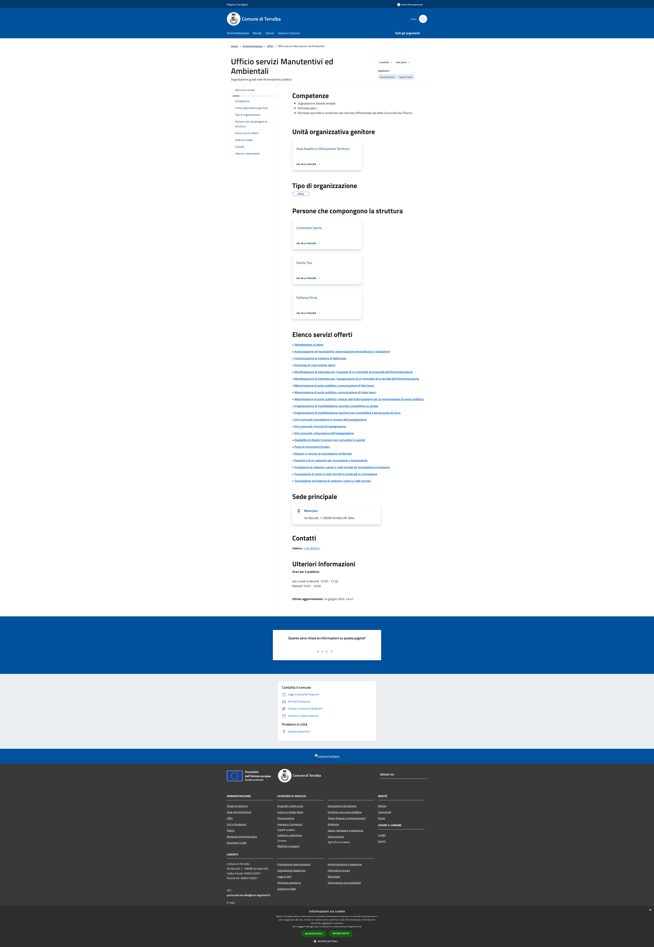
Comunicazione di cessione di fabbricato (320, 358)
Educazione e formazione (342, 806)
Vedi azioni (401, 62)
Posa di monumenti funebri (312, 446)
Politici (231, 830)
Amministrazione (253, 46)
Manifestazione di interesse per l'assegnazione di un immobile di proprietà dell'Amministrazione (356, 378)
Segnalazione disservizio (291, 870)
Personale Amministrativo (242, 837)
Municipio (310, 510)
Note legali (334, 877)
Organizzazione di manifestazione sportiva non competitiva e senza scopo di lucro (347, 412)
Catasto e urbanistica (289, 835)
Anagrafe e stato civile (290, 806)
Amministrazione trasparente (345, 864)
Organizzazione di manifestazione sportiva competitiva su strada (336, 406)
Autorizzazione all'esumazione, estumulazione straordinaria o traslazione (342, 351)
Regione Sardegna (237, 4)
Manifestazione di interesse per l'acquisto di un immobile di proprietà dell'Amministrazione (353, 372)
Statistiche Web (286, 889)
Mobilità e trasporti (288, 846)
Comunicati (384, 812)
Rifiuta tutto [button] (341, 933)
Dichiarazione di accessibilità (344, 883)
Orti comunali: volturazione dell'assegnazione (324, 433)
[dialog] (327, 926)
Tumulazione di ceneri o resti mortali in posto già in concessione (335, 474)
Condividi (384, 62)
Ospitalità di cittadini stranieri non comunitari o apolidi (329, 440)
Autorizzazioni (336, 837)
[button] (327, 941)
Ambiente (333, 824)
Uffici (270, 46)
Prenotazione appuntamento (293, 864)
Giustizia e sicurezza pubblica (344, 812)
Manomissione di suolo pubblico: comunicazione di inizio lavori (335, 392)
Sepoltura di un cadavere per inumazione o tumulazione (330, 460)
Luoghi (382, 835)
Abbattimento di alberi (309, 344)
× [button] (650, 910)
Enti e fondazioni (236, 824)
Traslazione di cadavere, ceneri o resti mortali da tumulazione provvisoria (342, 467)
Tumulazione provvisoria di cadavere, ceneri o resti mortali (332, 481)
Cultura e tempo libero (290, 812)
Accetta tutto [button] (313, 933)
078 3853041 (312, 548)
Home (234, 46)
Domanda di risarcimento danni (314, 365)
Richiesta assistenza (289, 883)
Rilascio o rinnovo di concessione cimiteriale (323, 453)
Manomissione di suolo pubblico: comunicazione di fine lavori (334, 385)
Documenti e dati (237, 843)
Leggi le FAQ (284, 877)
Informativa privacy (339, 870)
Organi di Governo (237, 806)
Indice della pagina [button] (245, 90)
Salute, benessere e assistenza (345, 830)
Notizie (382, 806)
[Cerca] (423, 19)
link (359, 926)
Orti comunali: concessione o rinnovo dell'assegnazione (330, 419)
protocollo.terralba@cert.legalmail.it (248, 895)
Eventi (382, 841)
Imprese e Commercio (289, 824)
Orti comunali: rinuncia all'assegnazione (320, 426)
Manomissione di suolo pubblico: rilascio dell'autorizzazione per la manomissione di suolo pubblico (359, 399)
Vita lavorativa (285, 818)
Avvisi (381, 818)
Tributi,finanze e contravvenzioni (347, 818)
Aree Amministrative (239, 812)
